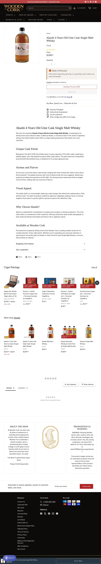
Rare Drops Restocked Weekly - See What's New (44, 1)
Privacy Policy (22, 535)
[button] (97, 282)
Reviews (20, 517)
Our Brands (21, 520)
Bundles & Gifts (14, 19)
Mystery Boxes (35, 19)
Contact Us (21, 502)
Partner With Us (22, 523)
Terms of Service (23, 532)
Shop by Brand (26, 15)
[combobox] (49, 8)
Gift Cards (20, 508)
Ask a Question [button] (71, 384)
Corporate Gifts (22, 504)
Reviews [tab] (9, 388)
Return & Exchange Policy (25, 526)
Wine (50, 19)
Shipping (49, 82)
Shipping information (25, 244)
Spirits (10, 15)
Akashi (48, 45)
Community (21, 538)
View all (94, 267)
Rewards (20, 511)
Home (48, 33)
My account (21, 549)
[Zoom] (22, 45)
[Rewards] (9, 558)
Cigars (61, 19)
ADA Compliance (22, 546)
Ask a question (22, 250)
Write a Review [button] (89, 384)
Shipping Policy (22, 529)
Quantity (49, 60)
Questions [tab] (21, 388)
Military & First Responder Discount (25, 542)
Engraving (66, 15)
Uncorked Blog (22, 513)
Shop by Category (48, 15)
